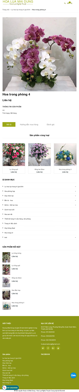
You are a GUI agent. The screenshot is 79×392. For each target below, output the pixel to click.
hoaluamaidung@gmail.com (50, 344)
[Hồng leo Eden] (39, 155)
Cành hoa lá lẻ (9, 210)
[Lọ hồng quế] (14, 155)
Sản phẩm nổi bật (11, 246)
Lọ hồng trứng (16, 253)
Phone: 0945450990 (48, 336)
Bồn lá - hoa (9, 200)
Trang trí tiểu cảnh (11, 223)
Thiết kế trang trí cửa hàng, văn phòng (18, 219)
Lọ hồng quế (14, 169)
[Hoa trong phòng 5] (65, 154)
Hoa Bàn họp (16, 290)
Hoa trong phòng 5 (65, 169)
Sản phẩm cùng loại (39, 135)
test (6, 237)
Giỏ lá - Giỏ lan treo (11, 205)
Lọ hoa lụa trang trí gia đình (14, 186)
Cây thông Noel (10, 228)
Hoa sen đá (8, 214)
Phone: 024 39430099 (48, 340)
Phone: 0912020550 (48, 332)
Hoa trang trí (9, 233)
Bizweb (62, 390)
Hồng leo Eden (39, 169)
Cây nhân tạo (9, 196)
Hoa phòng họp (10, 191)
